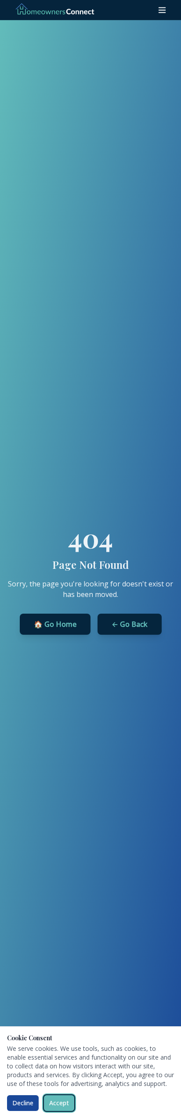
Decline (22, 1103)
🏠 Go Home (55, 624)
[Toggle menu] (162, 10)
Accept (59, 1103)
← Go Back (130, 624)
